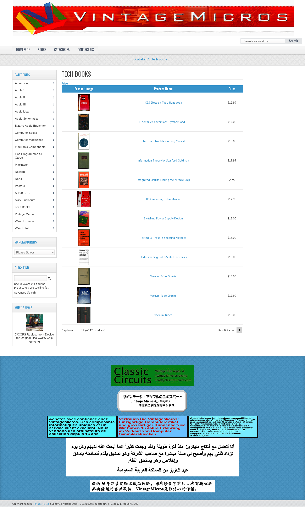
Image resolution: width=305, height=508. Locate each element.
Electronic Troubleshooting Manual (163, 141)
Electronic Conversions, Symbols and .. (163, 122)
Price (65, 83)
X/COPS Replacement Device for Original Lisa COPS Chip (34, 336)
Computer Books (29, 132)
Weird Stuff (24, 228)
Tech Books (159, 59)
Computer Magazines (32, 139)
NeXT (18, 178)
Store (42, 49)
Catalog (140, 59)
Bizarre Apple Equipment (33, 125)
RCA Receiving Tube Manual (163, 199)
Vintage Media (26, 214)
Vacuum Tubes (163, 315)
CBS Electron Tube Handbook (163, 102)
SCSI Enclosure (27, 200)
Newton (20, 171)
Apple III (22, 104)
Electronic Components (32, 146)
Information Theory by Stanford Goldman (163, 160)
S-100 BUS (24, 193)
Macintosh (24, 164)
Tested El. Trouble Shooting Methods (163, 238)
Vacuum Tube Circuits (163, 276)
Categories (62, 49)
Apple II (22, 97)
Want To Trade (24, 221)
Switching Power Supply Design (163, 218)
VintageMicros (41, 503)
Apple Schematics (29, 118)
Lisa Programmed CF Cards (29, 155)
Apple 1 (22, 90)
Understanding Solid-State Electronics (163, 257)
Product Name (163, 88)
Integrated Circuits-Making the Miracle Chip (163, 180)
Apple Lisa (25, 111)
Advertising (24, 83)
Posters (22, 185)
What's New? (23, 307)
